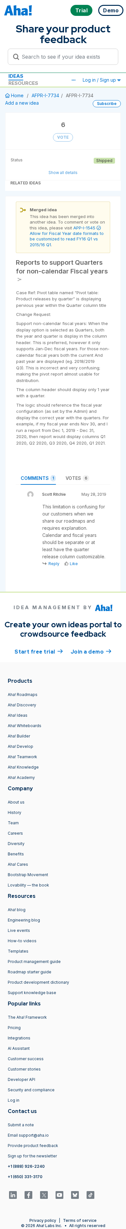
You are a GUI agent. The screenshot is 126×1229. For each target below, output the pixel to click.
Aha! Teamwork (22, 756)
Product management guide (34, 961)
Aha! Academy (21, 777)
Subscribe (107, 103)
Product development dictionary (38, 982)
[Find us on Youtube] (59, 1195)
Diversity (16, 843)
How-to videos (22, 940)
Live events (19, 930)
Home (17, 95)
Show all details (63, 172)
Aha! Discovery (22, 704)
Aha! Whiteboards (24, 725)
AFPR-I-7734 (45, 95)
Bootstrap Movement (28, 874)
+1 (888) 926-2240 (26, 1166)
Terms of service (80, 1220)
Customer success (26, 1058)
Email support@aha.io (28, 1135)
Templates (18, 951)
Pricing (14, 1027)
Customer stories (24, 1069)
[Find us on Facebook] (28, 1195)
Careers (15, 833)
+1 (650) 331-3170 (25, 1176)
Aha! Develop (20, 746)
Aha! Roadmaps (22, 694)
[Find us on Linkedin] (13, 1195)
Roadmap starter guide (29, 971)
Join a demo (91, 651)
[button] (73, 80)
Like (74, 563)
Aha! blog (17, 909)
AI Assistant (19, 1048)
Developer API (21, 1079)
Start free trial (39, 651)
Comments (37, 478)
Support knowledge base (32, 992)
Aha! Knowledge (23, 767)
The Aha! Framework (27, 1017)
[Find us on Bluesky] (75, 1195)
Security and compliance (31, 1089)
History (14, 812)
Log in (13, 1100)
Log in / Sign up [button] (100, 80)
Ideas (15, 76)
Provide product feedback (33, 1145)
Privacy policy (42, 1220)
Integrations (19, 1038)
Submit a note (21, 1124)
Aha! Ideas (17, 715)
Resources (23, 83)
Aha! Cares (18, 864)
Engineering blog (24, 920)
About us (16, 802)
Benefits (16, 854)
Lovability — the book (28, 885)
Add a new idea (22, 103)
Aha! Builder (19, 736)
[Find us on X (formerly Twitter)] (44, 1195)
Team (13, 822)
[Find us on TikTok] (90, 1195)
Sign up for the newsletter (32, 1156)
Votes (76, 478)
